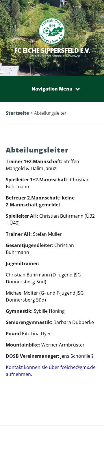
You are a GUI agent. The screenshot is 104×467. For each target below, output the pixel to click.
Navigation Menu (52, 89)
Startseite (17, 113)
